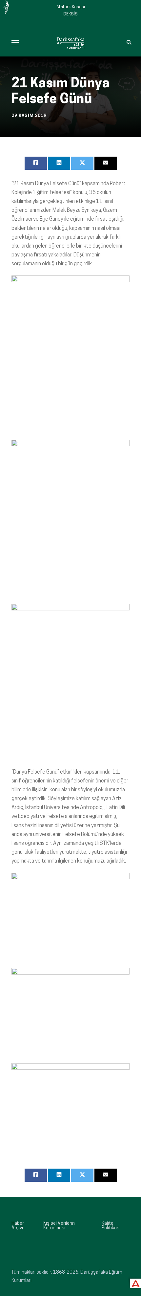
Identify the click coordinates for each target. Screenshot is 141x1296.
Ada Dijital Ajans (134, 1282)
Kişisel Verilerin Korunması (59, 1226)
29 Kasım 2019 (29, 116)
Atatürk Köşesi (70, 7)
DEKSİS (70, 14)
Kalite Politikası (111, 1226)
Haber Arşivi (17, 1226)
